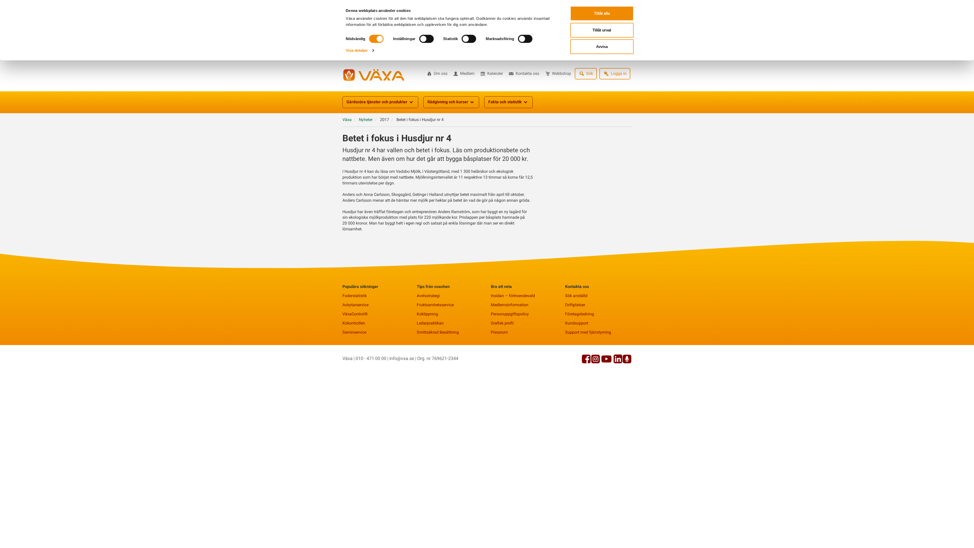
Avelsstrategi (428, 295)
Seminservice (354, 332)
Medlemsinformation (509, 304)
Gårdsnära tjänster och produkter (376, 101)
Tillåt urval (602, 30)
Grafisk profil (502, 323)
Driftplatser (575, 304)
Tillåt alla (602, 13)
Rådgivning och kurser (447, 101)
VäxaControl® (355, 314)
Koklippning (427, 314)
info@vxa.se (401, 358)
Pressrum (499, 332)
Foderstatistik (354, 295)
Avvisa (602, 46)
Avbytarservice (355, 304)
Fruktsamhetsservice (435, 304)
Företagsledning (579, 314)
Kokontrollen (353, 323)
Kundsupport (576, 323)
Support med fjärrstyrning (588, 332)
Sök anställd (576, 295)
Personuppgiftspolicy (510, 314)
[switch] (426, 39)
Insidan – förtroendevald (513, 295)
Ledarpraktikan (430, 323)
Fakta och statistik (505, 101)
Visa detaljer (357, 50)
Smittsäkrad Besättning (438, 332)
